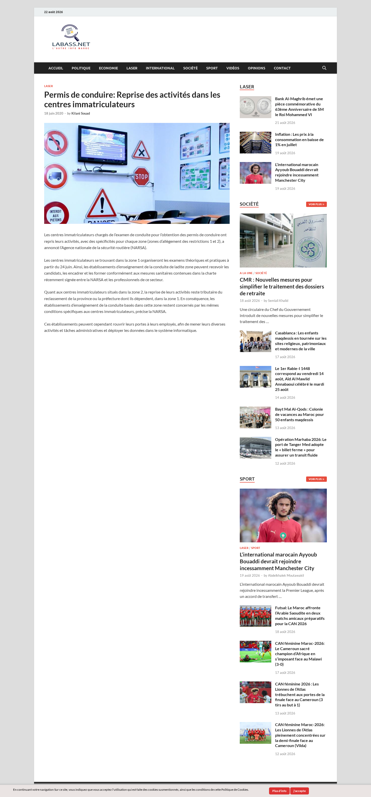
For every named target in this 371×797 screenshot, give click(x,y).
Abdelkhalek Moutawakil (286, 575)
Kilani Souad (80, 113)
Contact (282, 68)
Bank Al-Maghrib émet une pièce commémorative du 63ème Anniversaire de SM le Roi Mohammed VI (299, 106)
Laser (131, 68)
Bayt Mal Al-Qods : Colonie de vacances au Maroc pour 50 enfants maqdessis (299, 414)
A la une (246, 273)
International (160, 68)
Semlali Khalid (278, 301)
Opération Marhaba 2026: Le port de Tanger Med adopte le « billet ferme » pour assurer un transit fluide (301, 447)
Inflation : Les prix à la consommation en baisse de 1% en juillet (299, 139)
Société (190, 68)
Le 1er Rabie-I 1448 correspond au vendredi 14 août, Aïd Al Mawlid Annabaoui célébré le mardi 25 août (299, 379)
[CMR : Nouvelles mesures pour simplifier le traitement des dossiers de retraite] (283, 216)
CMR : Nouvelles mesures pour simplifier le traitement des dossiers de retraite (282, 286)
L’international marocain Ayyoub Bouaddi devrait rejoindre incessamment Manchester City (297, 172)
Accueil (55, 68)
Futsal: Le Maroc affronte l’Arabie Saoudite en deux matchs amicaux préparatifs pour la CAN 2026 (300, 615)
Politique (81, 68)
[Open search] (324, 68)
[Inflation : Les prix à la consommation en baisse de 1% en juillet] (255, 134)
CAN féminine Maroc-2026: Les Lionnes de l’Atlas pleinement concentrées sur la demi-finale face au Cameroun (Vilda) (300, 735)
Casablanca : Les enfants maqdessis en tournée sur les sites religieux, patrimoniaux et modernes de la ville (301, 340)
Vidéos (232, 68)
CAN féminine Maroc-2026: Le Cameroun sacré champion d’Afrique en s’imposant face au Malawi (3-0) (300, 654)
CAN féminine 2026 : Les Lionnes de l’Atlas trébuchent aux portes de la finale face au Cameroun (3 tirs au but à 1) (300, 694)
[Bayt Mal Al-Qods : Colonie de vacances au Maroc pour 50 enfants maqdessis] (255, 409)
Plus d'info (279, 791)
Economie (108, 68)
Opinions (256, 68)
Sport (212, 68)
